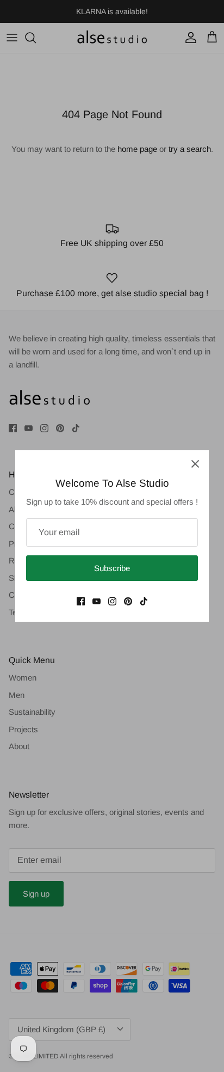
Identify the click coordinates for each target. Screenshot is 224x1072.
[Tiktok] (144, 601)
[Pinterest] (128, 601)
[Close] (195, 464)
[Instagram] (112, 601)
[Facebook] (81, 601)
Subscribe (112, 568)
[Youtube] (96, 601)
